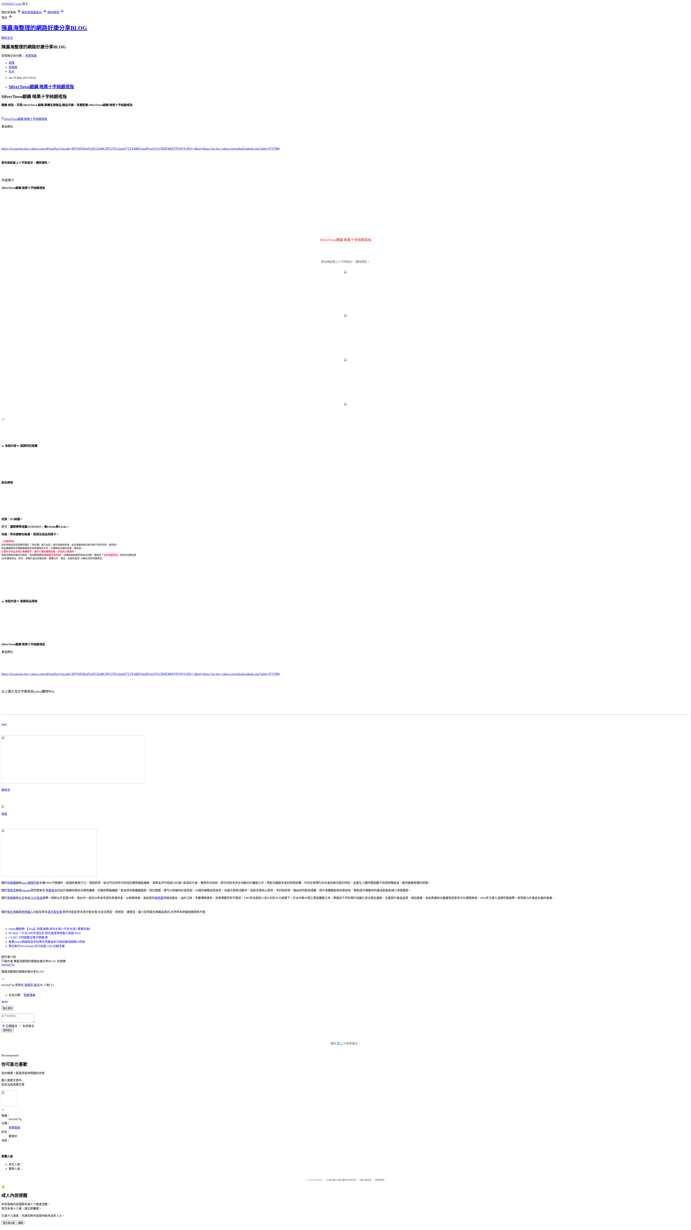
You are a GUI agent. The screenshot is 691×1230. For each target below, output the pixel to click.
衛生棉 (11, 911)
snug (4, 724)
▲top (4, 1001)
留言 (37, 984)
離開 (20, 1223)
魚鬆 (4, 813)
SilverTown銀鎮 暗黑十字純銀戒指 (41, 86)
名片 (11, 71)
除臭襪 (11, 882)
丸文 (21, 897)
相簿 (11, 62)
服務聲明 (379, 1180)
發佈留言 (7, 1030)
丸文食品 (36, 897)
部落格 (13, 67)
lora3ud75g (7, 964)
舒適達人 (27, 911)
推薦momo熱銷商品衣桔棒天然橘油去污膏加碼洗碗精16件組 (47, 941)
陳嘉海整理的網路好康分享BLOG (44, 28)
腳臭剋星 (33, 882)
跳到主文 (7, 37)
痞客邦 (28, 984)
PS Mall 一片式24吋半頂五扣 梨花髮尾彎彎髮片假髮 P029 (45, 933)
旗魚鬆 (159, 897)
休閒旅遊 (31, 55)
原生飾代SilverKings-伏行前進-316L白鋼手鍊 (37, 946)
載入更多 (7, 1008)
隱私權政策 (366, 1180)
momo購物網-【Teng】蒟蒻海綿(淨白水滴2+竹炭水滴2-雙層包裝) (49, 928)
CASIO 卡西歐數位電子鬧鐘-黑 (28, 937)
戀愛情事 (29, 995)
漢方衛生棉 (55, 911)
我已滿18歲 (9, 1223)
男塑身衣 (51, 890)
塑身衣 (5, 789)
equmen (26, 890)
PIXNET (319, 1180)
